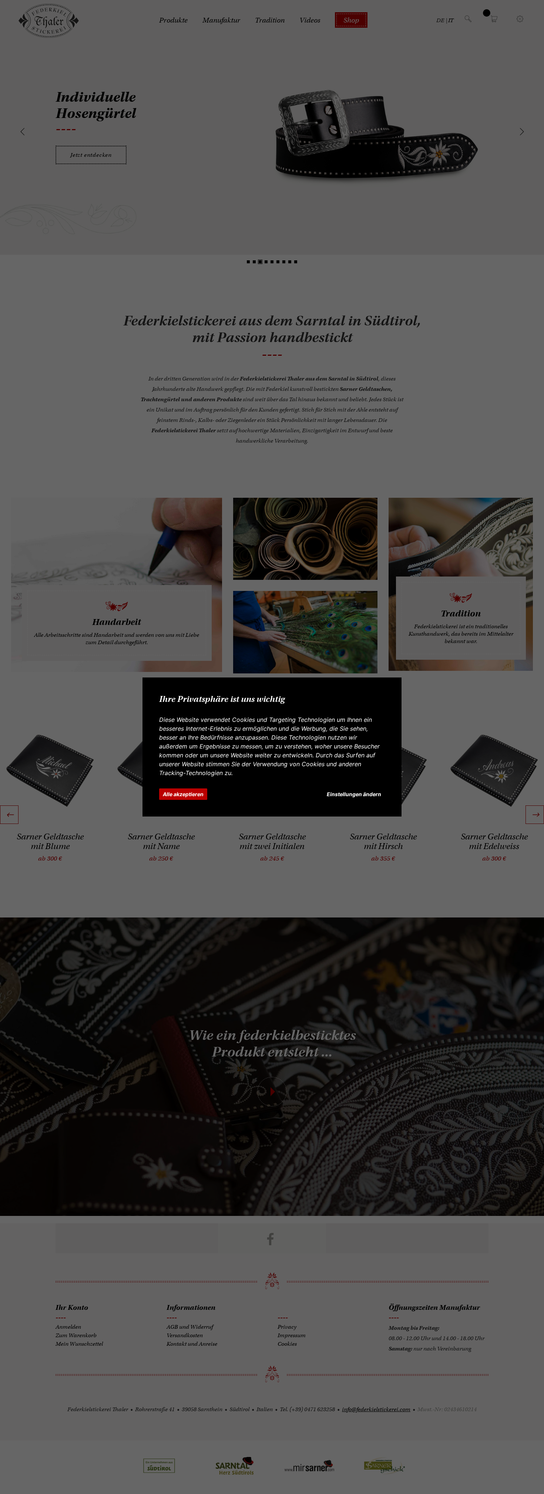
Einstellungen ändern (354, 794)
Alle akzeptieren (183, 794)
